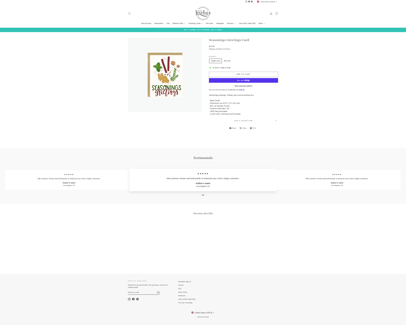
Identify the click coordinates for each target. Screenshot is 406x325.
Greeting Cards (195, 23)
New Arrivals (146, 23)
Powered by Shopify (203, 317)
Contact (180, 285)
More (261, 23)
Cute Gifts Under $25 (247, 23)
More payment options (243, 86)
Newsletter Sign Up (184, 281)
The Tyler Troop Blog (185, 303)
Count (212, 56)
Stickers (230, 23)
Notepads (220, 23)
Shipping (212, 49)
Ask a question (243, 121)
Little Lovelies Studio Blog (186, 299)
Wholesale (181, 295)
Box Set (227, 61)
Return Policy (182, 292)
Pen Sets (209, 23)
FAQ (179, 288)
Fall (168, 23)
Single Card (215, 61)
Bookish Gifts (178, 23)
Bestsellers (158, 23)
